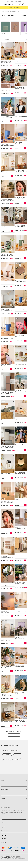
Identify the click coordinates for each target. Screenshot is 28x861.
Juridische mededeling (16, 856)
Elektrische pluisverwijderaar (10, 750)
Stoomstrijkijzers (6, 755)
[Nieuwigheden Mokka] (15, 27)
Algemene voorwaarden (6, 856)
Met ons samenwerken (6, 793)
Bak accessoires (6, 759)
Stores (2, 784)
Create (2, 780)
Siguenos (3, 803)
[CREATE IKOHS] (9, 4)
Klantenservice (4, 789)
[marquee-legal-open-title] (26, 7)
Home (2, 11)
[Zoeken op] (20, 4)
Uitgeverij (3, 798)
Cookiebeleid (18, 857)
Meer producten (14, 735)
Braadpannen (16, 759)
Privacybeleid (4, 857)
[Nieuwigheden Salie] (5, 27)
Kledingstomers (17, 755)
